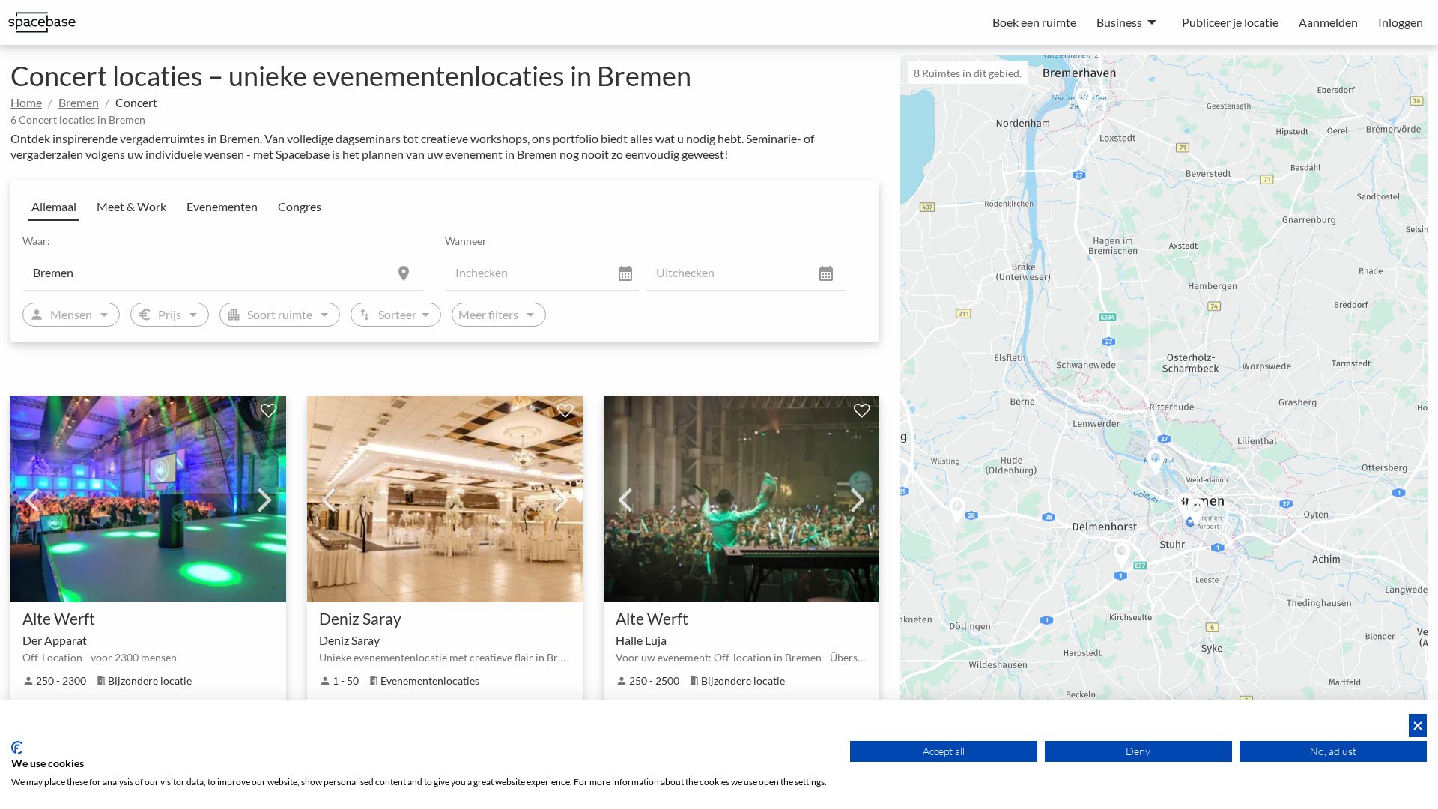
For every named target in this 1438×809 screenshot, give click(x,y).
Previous (31, 499)
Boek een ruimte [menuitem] (1034, 22)
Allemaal (53, 206)
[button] (1171, 463)
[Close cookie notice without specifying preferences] (1418, 725)
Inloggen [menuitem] (1400, 22)
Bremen (78, 102)
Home (26, 102)
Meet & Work (131, 206)
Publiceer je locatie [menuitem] (1230, 22)
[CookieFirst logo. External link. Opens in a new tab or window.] (16, 747)
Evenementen (222, 206)
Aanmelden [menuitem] (1328, 22)
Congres (299, 206)
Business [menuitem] (1119, 22)
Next (265, 499)
